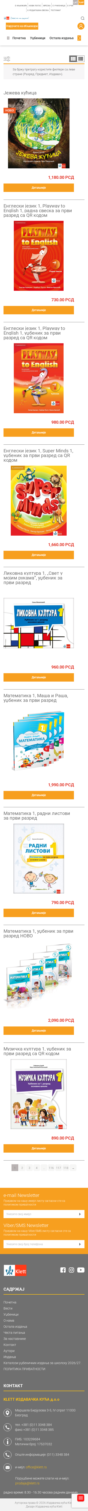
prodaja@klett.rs (27, 1483)
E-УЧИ (70, 6)
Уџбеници (37, 38)
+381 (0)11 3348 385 (38, 1429)
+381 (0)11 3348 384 (36, 1425)
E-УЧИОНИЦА (59, 6)
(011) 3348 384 (58, 1454)
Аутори (9, 1351)
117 (58, 1168)
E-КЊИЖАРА (21, 6)
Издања (10, 1357)
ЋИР (81, 2)
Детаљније (39, 187)
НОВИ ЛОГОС (35, 6)
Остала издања (62, 38)
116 (51, 1168)
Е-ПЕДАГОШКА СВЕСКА (38, 10)
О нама (9, 1320)
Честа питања (14, 1332)
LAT (75, 2)
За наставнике (15, 1339)
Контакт (10, 1345)
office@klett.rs (36, 1467)
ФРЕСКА (46, 6)
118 (65, 1168)
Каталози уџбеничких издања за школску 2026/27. (42, 1363)
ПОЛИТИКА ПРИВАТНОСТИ (24, 1369)
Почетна (19, 38)
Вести (8, 1308)
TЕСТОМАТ (56, 10)
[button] (8, 38)
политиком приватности (20, 1204)
